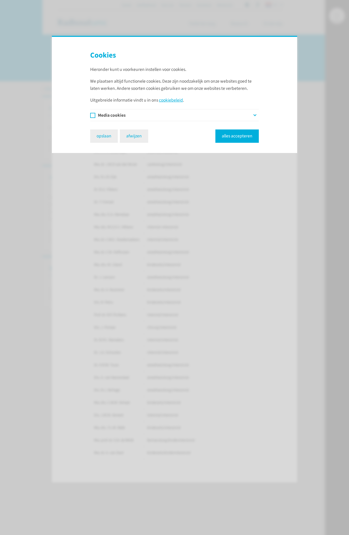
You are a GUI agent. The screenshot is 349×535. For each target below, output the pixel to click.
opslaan (104, 136)
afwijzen (134, 136)
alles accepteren (237, 136)
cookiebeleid (171, 100)
